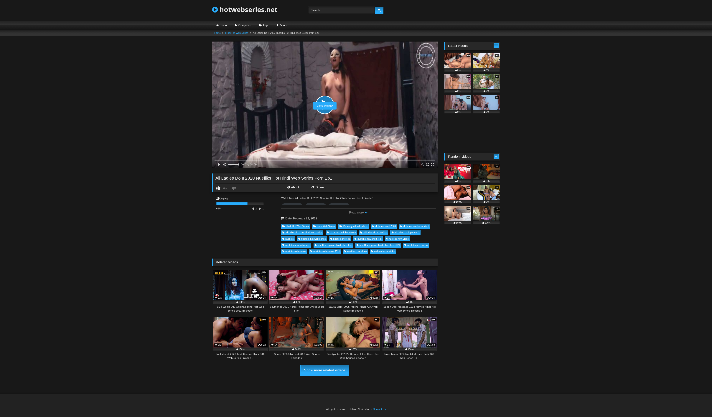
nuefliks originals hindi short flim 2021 (380, 245)
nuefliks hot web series (313, 238)
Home (223, 25)
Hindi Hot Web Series (236, 33)
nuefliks (289, 238)
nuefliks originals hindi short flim (335, 245)
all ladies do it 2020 (385, 226)
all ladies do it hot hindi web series (303, 232)
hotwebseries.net (248, 9)
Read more (356, 212)
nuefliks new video (399, 238)
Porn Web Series (326, 226)
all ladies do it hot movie (343, 232)
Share (319, 187)
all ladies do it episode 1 (416, 226)
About (295, 187)
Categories (244, 25)
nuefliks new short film (369, 238)
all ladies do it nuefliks (375, 232)
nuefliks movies (341, 238)
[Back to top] (700, 406)
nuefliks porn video (417, 245)
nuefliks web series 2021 (326, 251)
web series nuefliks (384, 251)
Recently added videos (355, 226)
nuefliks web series (295, 251)
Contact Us (379, 409)
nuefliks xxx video (357, 251)
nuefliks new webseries (297, 245)
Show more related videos (325, 370)
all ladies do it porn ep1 (407, 232)
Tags (265, 25)
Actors (283, 25)
